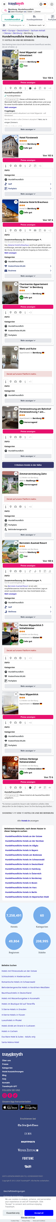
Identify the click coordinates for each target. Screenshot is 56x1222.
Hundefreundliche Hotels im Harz (21, 887)
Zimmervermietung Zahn (33, 473)
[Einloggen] (51, 4)
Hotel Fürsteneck (28, 137)
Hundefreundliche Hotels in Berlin (21, 892)
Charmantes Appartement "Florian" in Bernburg (33, 286)
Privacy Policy (26, 1220)
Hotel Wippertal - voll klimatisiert (30, 54)
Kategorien (7, 1067)
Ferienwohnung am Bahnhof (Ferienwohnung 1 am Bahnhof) (35, 410)
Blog (4, 1075)
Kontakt (6, 1082)
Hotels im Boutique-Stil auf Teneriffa (18, 1004)
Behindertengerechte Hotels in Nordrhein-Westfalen (26, 987)
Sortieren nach (35, 25)
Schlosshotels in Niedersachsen (16, 976)
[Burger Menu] (4, 4)
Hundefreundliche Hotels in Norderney (23, 878)
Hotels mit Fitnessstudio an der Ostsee (19, 971)
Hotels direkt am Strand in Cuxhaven (18, 1025)
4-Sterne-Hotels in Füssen (13, 1014)
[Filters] (4, 25)
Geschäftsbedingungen (14, 1191)
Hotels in (25, 820)
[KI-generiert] (17, 99)
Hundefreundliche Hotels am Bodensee (23, 855)
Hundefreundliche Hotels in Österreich (23, 873)
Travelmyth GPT (9, 1086)
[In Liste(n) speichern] (16, 52)
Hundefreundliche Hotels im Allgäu (21, 845)
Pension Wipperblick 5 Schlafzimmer (31, 627)
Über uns (6, 1060)
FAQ (4, 1079)
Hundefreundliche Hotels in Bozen (21, 883)
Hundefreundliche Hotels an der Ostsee (23, 836)
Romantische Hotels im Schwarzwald (18, 982)
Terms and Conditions (39, 1220)
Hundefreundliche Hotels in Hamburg (23, 869)
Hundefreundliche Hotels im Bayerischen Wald (27, 897)
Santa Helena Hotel (10, 1042)
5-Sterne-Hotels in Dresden (14, 1009)
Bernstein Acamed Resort (33, 542)
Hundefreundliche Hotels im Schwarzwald (24, 859)
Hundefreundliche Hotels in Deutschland (24, 864)
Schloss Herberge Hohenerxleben (28, 760)
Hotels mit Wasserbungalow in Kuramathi (21, 998)
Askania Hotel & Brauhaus (33, 202)
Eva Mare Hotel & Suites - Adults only (18, 1036)
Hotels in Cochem (10, 1031)
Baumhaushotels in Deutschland (16, 993)
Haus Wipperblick (28, 694)
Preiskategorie (15, 25)
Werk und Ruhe (27, 348)
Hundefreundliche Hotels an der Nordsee (24, 841)
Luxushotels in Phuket (12, 1020)
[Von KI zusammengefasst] (23, 242)
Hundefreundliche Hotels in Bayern (21, 850)
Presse (5, 1064)
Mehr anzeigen (27, 129)
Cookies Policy (15, 1220)
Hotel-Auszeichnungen (13, 1071)
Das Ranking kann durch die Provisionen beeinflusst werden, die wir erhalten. (26, 45)
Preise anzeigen (28, 82)
